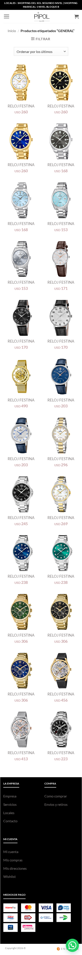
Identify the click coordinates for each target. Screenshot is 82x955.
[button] (6, 16)
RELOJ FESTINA (21, 106)
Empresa (9, 796)
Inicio (12, 31)
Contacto (10, 821)
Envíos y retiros (56, 804)
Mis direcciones (15, 868)
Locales (8, 813)
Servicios (10, 804)
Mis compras (13, 860)
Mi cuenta (10, 852)
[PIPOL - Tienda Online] (42, 16)
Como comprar (55, 796)
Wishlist (9, 876)
